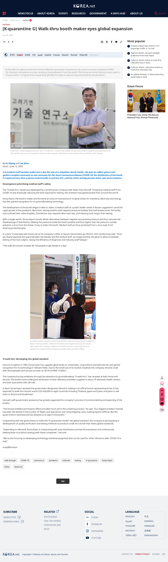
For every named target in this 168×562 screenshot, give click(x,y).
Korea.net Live (162, 378)
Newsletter (9, 517)
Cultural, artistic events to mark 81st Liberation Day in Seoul (146, 61)
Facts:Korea (50, 516)
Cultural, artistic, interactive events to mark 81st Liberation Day (146, 68)
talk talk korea (52, 520)
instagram (162, 399)
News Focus (25, 13)
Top (162, 410)
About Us (136, 13)
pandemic (53, 460)
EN (161, 13)
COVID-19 (25, 460)
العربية (40, 55)
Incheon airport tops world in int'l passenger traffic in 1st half (145, 47)
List (63, 481)
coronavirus (39, 460)
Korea (6, 466)
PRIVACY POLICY (142, 554)
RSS (163, 554)
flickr (162, 389)
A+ (4, 41)
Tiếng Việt (83, 55)
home (5, 20)
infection (66, 460)
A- (13, 41)
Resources (78, 13)
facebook (162, 394)
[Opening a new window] (107, 42)
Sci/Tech (26, 20)
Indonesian (151, 535)
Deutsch (65, 55)
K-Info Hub (118, 13)
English (20, 55)
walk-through (10, 460)
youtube (162, 404)
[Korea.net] (84, 8)
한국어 (12, 55)
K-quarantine (91, 460)
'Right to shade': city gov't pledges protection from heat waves (145, 54)
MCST (46, 529)
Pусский (74, 55)
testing (78, 460)
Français (56, 55)
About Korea (45, 13)
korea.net (18, 466)
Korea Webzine (162, 383)
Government (98, 13)
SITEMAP (156, 554)
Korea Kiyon (107, 460)
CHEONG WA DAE (52, 525)
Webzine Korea (11, 521)
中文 (34, 55)
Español (48, 55)
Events (63, 13)
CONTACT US (127, 554)
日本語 (27, 55)
